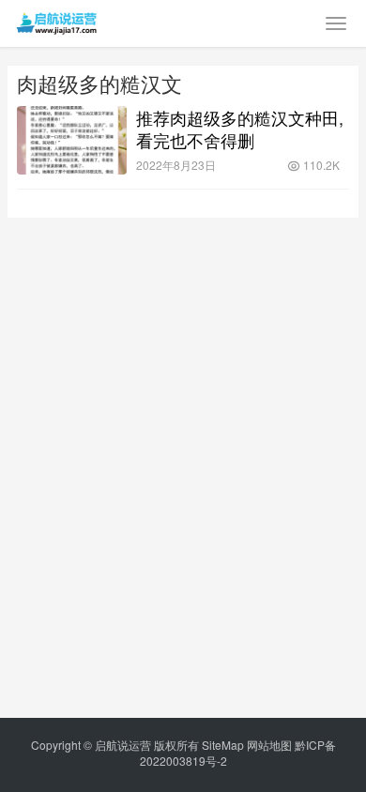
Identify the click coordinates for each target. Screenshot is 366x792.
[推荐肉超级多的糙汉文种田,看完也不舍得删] (72, 140)
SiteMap (223, 745)
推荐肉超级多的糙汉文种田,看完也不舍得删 (239, 128)
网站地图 (269, 745)
